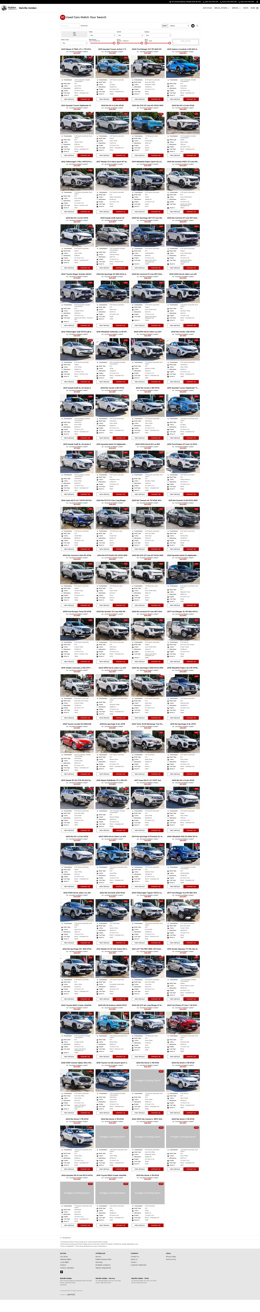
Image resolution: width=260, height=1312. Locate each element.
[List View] (197, 25)
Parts (245, 8)
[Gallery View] (193, 25)
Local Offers (64, 1262)
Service (235, 8)
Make (91, 31)
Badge (147, 31)
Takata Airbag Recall (103, 1268)
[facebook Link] (257, 2)
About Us (134, 1259)
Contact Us (85, 99)
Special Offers (220, 8)
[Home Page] (9, 8)
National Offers (65, 1259)
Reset (165, 25)
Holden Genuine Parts (103, 1259)
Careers (134, 1262)
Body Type (65, 39)
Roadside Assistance (103, 1265)
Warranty (99, 1262)
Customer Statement (138, 1265)
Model (119, 31)
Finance (63, 1265)
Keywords (84, 25)
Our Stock (207, 8)
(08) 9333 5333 (70, 1282)
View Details (69, 99)
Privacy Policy (171, 1256)
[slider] (114, 43)
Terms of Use (171, 1259)
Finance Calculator (67, 1268)
